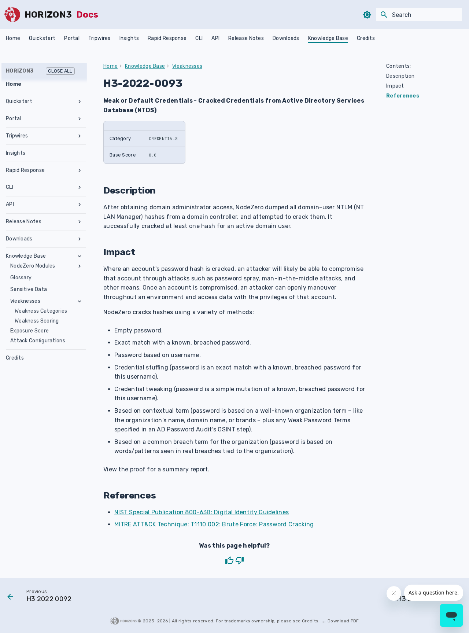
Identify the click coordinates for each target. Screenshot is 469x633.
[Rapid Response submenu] (79, 170)
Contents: (398, 66)
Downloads (286, 38)
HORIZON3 (39, 71)
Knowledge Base (328, 38)
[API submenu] (79, 204)
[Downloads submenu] (79, 239)
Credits (366, 38)
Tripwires (99, 38)
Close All (60, 71)
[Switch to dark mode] (367, 14)
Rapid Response (167, 38)
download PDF (343, 620)
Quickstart (42, 38)
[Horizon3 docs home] (12, 14)
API (215, 38)
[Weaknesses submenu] (79, 301)
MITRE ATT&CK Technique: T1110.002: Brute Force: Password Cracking (214, 524)
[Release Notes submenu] (79, 221)
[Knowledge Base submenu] (79, 256)
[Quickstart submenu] (79, 101)
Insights (129, 38)
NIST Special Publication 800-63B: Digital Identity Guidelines (201, 512)
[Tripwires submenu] (79, 136)
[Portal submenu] (79, 118)
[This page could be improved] (239, 560)
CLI (199, 38)
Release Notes (246, 38)
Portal (72, 38)
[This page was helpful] (229, 560)
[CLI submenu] (79, 187)
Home (13, 38)
